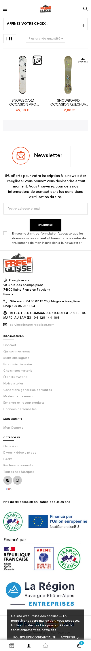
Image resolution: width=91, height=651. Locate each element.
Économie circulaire (17, 364)
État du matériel (15, 377)
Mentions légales (16, 358)
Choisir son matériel (18, 371)
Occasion (10, 446)
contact (9, 345)
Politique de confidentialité (34, 637)
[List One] (6, 38)
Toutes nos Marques (18, 472)
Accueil (45, 645)
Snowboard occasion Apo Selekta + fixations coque (23, 103)
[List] (10, 38)
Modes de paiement (18, 396)
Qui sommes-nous (16, 351)
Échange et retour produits (23, 403)
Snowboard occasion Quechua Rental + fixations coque (68, 103)
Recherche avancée (18, 465)
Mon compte (13, 428)
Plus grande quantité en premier (46, 39)
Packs (7, 459)
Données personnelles (19, 409)
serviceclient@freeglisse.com (32, 325)
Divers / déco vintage (19, 452)
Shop (11, 645)
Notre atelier (13, 383)
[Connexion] (28, 645)
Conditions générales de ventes (27, 390)
